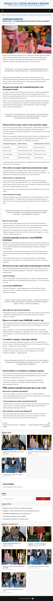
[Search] (50, 10)
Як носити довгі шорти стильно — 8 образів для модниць (14, 424)
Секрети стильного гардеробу (14, 471)
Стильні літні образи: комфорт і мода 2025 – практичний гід (39, 424)
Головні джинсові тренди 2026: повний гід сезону (15, 519)
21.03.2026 (35, 454)
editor (5, 23)
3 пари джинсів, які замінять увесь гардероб (12, 474)
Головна (3, 15)
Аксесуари (5, 448)
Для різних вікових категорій (13, 15)
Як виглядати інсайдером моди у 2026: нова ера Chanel (17, 513)
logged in (11, 487)
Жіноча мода (31, 448)
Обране (15, 448)
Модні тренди (16, 19)
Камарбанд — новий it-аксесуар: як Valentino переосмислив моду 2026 (21, 510)
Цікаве (21, 19)
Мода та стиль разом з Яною (26, 3)
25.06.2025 (10, 23)
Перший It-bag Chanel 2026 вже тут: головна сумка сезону (18, 508)
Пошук (4, 493)
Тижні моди (36, 448)
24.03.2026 (9, 454)
